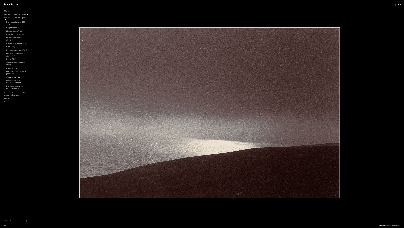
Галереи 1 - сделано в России (15, 14)
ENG (399, 5)
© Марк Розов (8, 226)
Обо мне (7, 11)
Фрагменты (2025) (13, 77)
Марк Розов (11, 4)
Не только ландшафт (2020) (16, 50)
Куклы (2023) (11, 59)
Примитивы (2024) (13, 68)
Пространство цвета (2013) (16, 43)
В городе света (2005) (14, 28)
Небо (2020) (10, 47)
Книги (6, 98)
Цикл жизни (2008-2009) (15, 34)
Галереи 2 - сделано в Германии (16, 18)
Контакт (7, 102)
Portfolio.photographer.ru (393, 225)
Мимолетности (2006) (14, 31)
